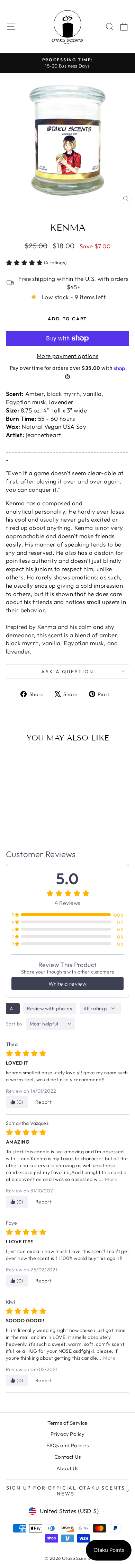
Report (43, 1102)
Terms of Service (67, 1423)
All (13, 1008)
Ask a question (67, 671)
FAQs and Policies (67, 1445)
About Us (67, 1468)
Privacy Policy (67, 1434)
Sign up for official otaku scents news (65, 1490)
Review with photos (49, 1008)
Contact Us (67, 1457)
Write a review (67, 983)
